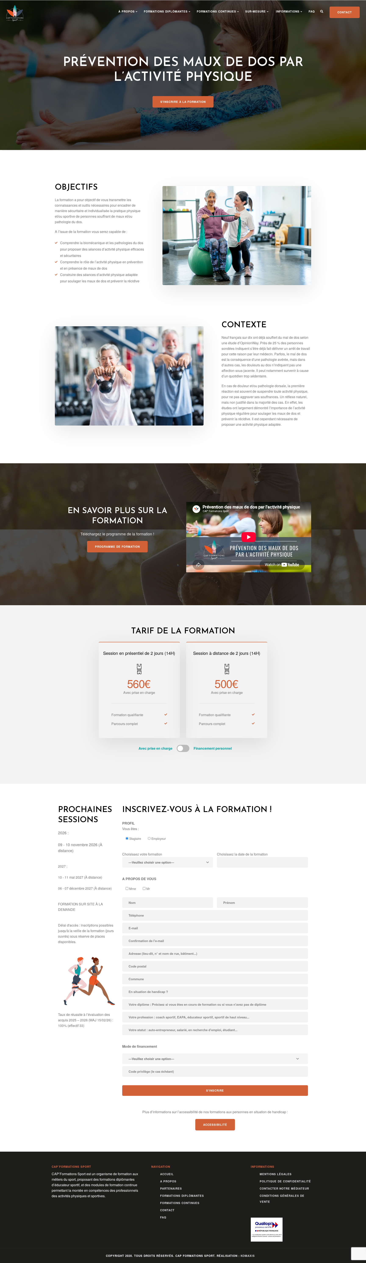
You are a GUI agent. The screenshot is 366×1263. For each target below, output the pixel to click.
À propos (126, 11)
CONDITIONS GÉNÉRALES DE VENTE (282, 1199)
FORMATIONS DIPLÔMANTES (166, 11)
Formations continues (216, 11)
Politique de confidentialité (285, 1181)
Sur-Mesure (255, 11)
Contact (167, 1210)
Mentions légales (276, 1174)
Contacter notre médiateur (284, 1188)
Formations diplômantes (182, 1196)
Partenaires (171, 1188)
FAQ (312, 11)
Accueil (167, 1174)
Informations (287, 11)
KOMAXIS (248, 1256)
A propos (168, 1181)
